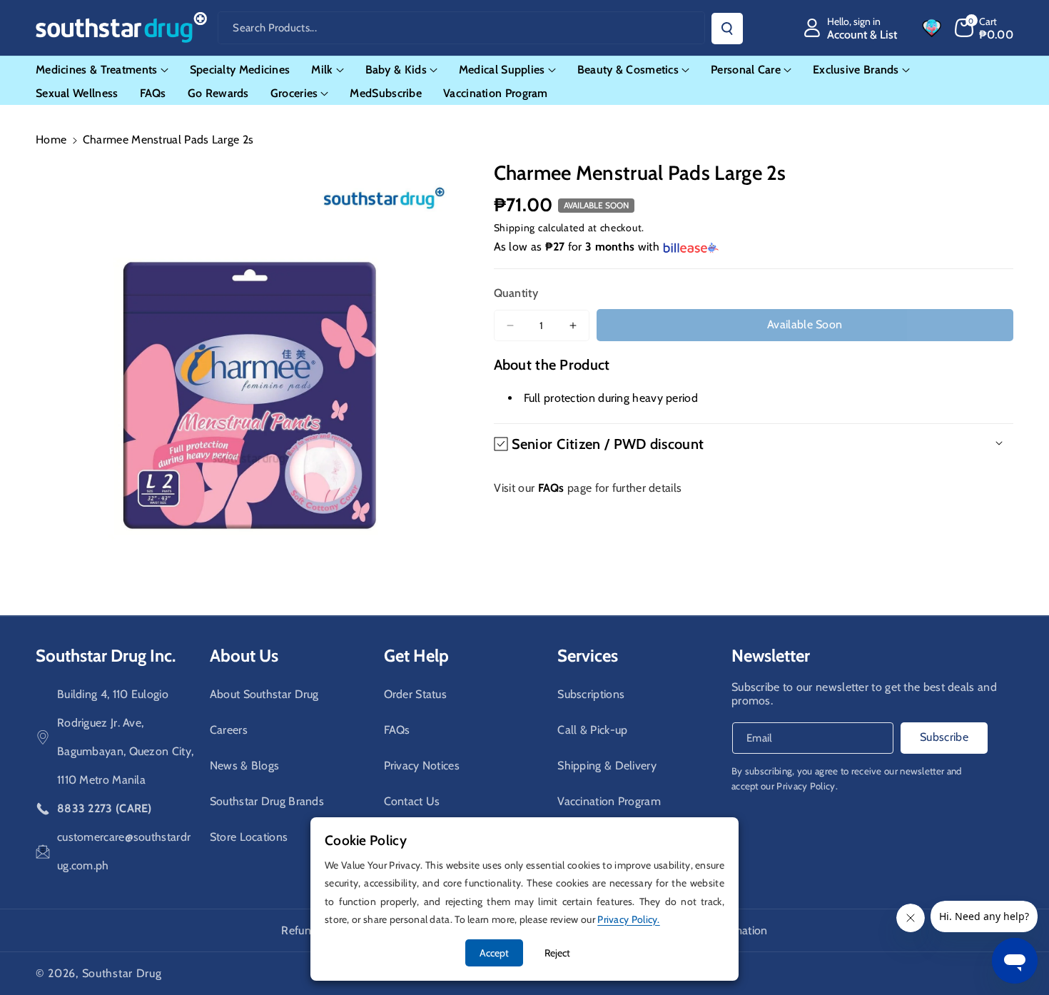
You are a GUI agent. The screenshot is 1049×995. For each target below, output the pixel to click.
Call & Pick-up (592, 730)
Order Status (415, 694)
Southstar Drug (122, 973)
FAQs (397, 730)
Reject (557, 952)
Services (587, 655)
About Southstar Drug (264, 694)
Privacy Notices (422, 765)
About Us (244, 655)
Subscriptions (590, 694)
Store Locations (249, 837)
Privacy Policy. (807, 786)
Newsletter (770, 655)
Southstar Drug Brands (267, 801)
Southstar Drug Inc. (106, 655)
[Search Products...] (727, 28)
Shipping (515, 227)
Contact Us (412, 801)
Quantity (516, 293)
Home (51, 139)
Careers (229, 730)
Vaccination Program (609, 801)
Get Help (416, 655)
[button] (984, 28)
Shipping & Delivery (607, 765)
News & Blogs (245, 765)
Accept (494, 952)
